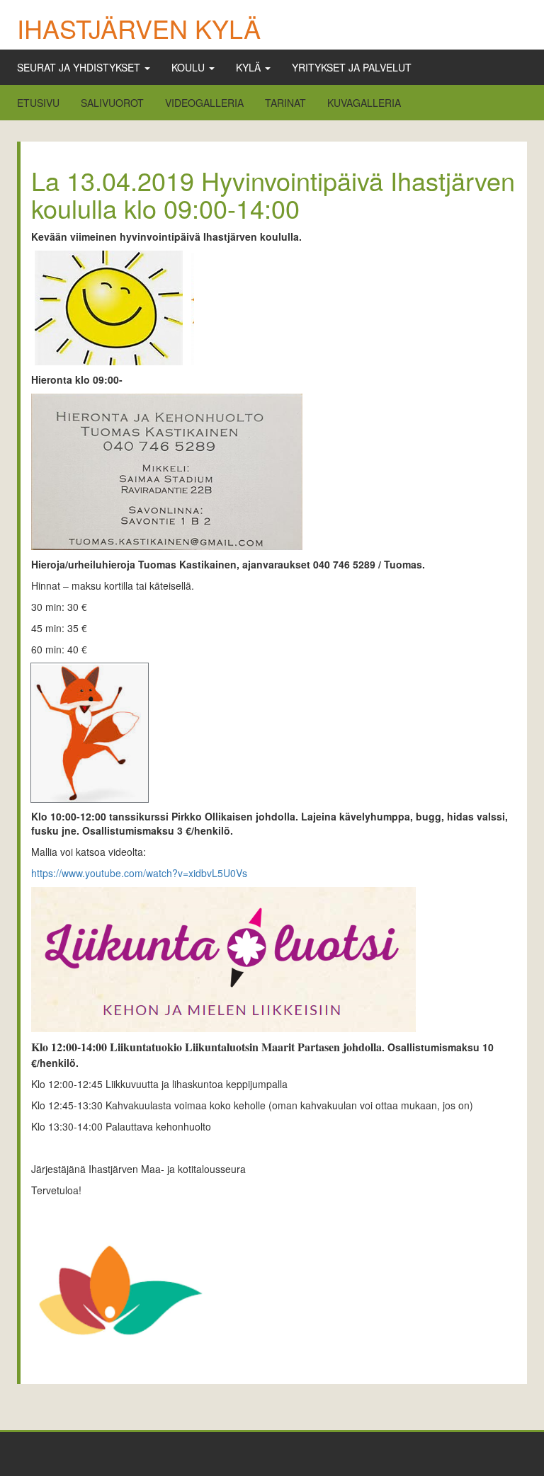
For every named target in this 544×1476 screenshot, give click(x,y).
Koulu (189, 67)
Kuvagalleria (364, 103)
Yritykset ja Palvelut (352, 67)
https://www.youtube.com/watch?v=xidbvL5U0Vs (139, 873)
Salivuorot (112, 103)
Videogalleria (204, 103)
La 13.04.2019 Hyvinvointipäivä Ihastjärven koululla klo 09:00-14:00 (273, 194)
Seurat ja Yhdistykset (80, 67)
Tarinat (285, 103)
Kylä (250, 67)
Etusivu (38, 103)
